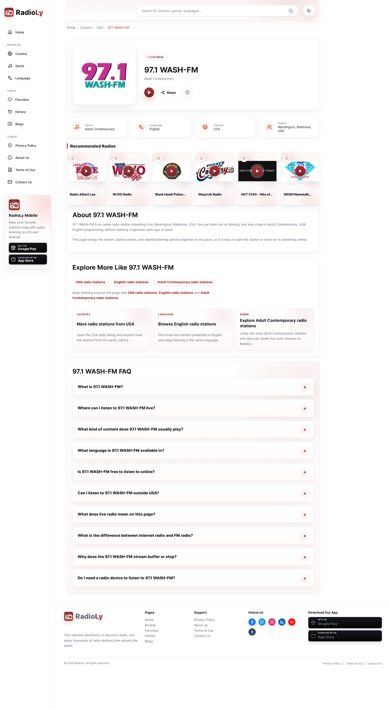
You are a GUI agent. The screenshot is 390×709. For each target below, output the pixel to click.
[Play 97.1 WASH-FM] (149, 92)
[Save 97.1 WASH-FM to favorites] (187, 92)
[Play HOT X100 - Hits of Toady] (257, 171)
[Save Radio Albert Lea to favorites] (73, 158)
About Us (201, 625)
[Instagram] (272, 622)
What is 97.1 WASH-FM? (100, 386)
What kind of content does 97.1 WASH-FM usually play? (130, 429)
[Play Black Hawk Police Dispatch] (172, 171)
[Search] (291, 10)
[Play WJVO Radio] (129, 171)
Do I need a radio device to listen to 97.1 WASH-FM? (126, 578)
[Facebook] (252, 622)
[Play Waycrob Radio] (214, 171)
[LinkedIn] (282, 622)
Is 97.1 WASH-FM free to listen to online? (116, 471)
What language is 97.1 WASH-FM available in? (121, 450)
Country (86, 27)
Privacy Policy (204, 620)
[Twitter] (262, 622)
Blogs (149, 641)
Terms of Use (204, 630)
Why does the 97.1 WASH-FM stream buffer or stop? (127, 556)
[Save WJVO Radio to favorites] (115, 158)
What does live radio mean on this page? (116, 514)
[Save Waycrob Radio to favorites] (201, 158)
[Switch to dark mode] (309, 11)
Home (71, 27)
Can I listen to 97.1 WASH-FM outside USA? (118, 493)
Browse (150, 625)
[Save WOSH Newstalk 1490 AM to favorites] (286, 158)
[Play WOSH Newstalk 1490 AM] (300, 171)
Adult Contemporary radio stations (185, 282)
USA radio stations (90, 282)
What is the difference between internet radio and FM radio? (135, 535)
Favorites (151, 630)
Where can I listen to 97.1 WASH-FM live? (116, 408)
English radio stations (131, 282)
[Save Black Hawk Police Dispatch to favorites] (158, 158)
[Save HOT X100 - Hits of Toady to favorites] (244, 158)
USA (100, 27)
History (150, 636)
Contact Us (202, 636)
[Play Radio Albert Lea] (86, 171)
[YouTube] (291, 622)
